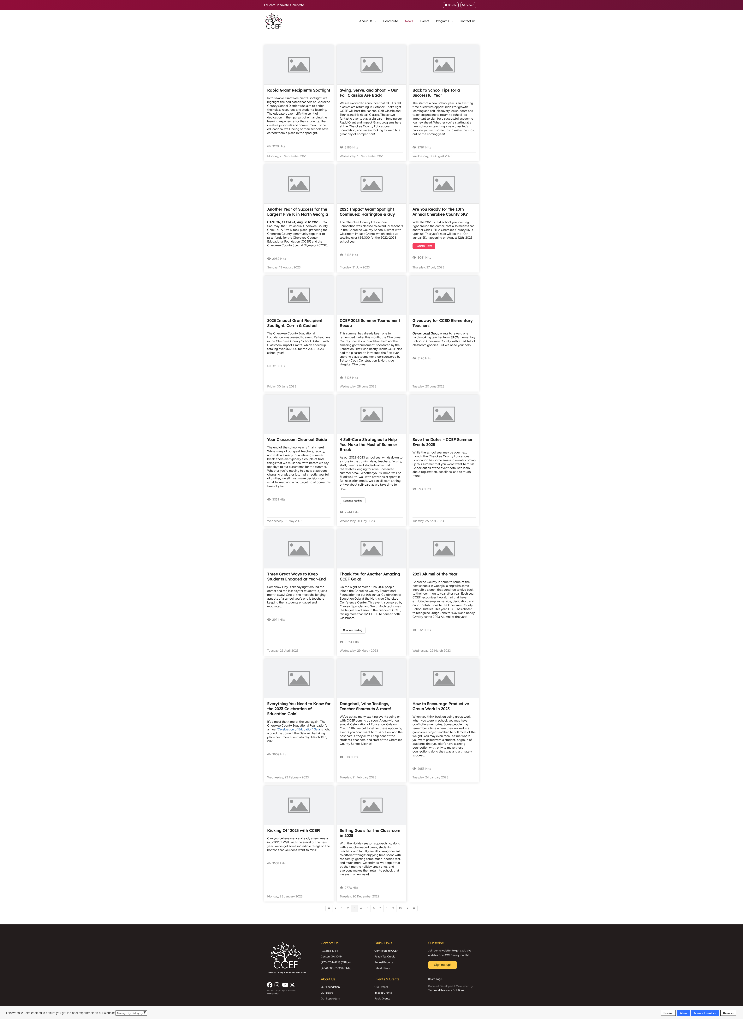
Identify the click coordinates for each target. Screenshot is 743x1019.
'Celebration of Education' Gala (298, 729)
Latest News (382, 968)
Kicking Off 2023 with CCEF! (293, 830)
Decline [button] (668, 1012)
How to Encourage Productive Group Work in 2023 (441, 706)
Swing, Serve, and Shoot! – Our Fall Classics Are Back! (369, 93)
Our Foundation (330, 987)
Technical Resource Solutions (446, 990)
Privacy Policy (272, 993)
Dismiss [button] (728, 1012)
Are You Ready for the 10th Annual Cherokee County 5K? (440, 212)
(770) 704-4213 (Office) (336, 962)
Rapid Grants (382, 998)
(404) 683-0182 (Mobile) (336, 968)
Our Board (327, 992)
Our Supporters (330, 998)
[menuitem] (352, 21)
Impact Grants (383, 992)
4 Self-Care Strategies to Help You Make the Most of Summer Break (368, 444)
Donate (452, 5)
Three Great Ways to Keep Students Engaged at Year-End (296, 576)
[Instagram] (277, 984)
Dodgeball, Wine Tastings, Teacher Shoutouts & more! (365, 706)
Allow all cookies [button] (705, 1012)
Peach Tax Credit (384, 956)
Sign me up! (442, 965)
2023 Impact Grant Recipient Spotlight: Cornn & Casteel (295, 323)
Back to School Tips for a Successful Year (436, 93)
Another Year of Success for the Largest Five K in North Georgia (297, 212)
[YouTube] (284, 984)
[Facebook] (269, 984)
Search (469, 5)
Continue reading (352, 500)
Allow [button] (683, 1012)
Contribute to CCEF (386, 950)
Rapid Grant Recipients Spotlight (298, 90)
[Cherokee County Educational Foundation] (287, 21)
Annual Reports (383, 962)
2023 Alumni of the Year (435, 574)
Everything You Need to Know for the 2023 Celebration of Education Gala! (298, 708)
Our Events (381, 987)
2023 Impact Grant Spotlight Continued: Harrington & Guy (367, 212)
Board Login (435, 979)
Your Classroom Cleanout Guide (297, 439)
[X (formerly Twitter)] (292, 984)
